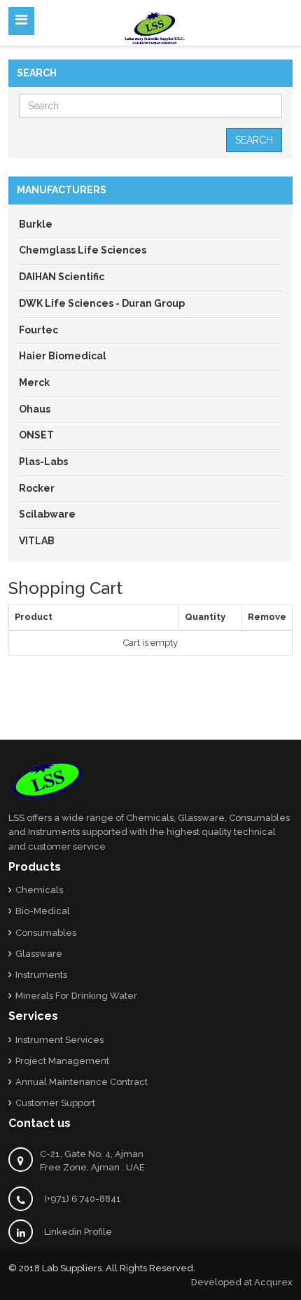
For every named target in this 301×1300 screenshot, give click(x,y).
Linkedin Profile (78, 1231)
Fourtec (38, 330)
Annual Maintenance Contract (81, 1082)
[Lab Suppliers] (155, 26)
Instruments (41, 974)
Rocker (37, 488)
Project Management (62, 1061)
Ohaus (34, 409)
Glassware (38, 953)
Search (254, 140)
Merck (34, 382)
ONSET (36, 435)
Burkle (35, 224)
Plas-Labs (43, 461)
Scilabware (47, 514)
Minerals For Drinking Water (76, 995)
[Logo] (49, 782)
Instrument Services (59, 1040)
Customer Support (55, 1103)
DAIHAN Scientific (61, 276)
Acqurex (273, 1282)
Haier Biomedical (62, 355)
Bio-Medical (42, 911)
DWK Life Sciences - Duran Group (102, 303)
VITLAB (37, 540)
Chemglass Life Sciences (82, 250)
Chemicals (39, 890)
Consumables (45, 932)
